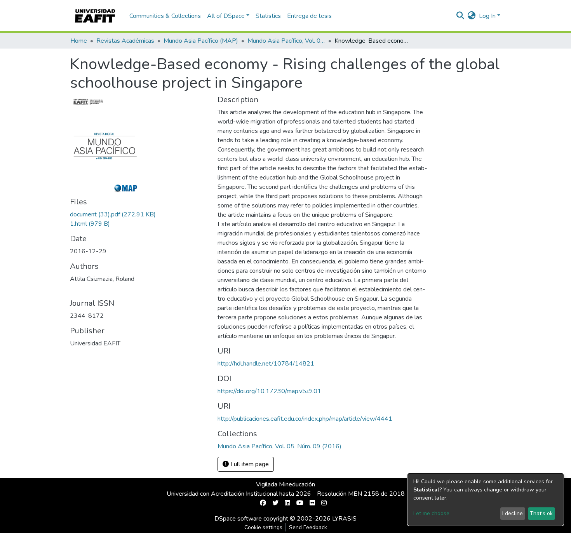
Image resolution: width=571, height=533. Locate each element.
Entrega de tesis (309, 16)
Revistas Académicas (125, 41)
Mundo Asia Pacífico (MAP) (201, 41)
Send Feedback (308, 527)
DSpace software (238, 518)
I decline (512, 513)
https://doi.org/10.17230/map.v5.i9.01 (269, 391)
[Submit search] (460, 16)
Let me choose (431, 513)
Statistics (268, 16)
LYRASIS (344, 518)
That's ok (541, 513)
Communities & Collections (165, 16)
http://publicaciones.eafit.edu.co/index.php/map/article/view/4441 (305, 419)
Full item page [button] (249, 464)
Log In (487, 16)
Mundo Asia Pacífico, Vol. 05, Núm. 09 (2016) (286, 41)
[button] (472, 16)
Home (78, 41)
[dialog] (485, 499)
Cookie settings (263, 527)
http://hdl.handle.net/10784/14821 (266, 363)
